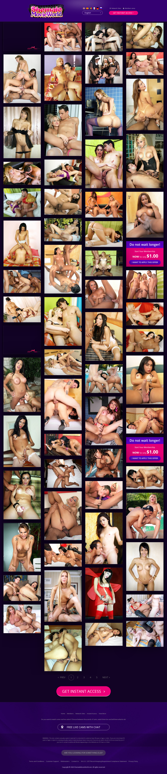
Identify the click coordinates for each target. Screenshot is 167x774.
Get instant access (122, 13)
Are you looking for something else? (83, 752)
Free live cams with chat (83, 727)
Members (70, 714)
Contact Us (75, 761)
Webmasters (65, 761)
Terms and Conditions (36, 761)
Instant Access (92, 714)
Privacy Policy (133, 761)
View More (102, 714)
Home (63, 714)
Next (105, 677)
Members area (130, 8)
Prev (62, 677)
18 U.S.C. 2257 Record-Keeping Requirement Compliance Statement (104, 761)
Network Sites (116, 8)
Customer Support (52, 761)
